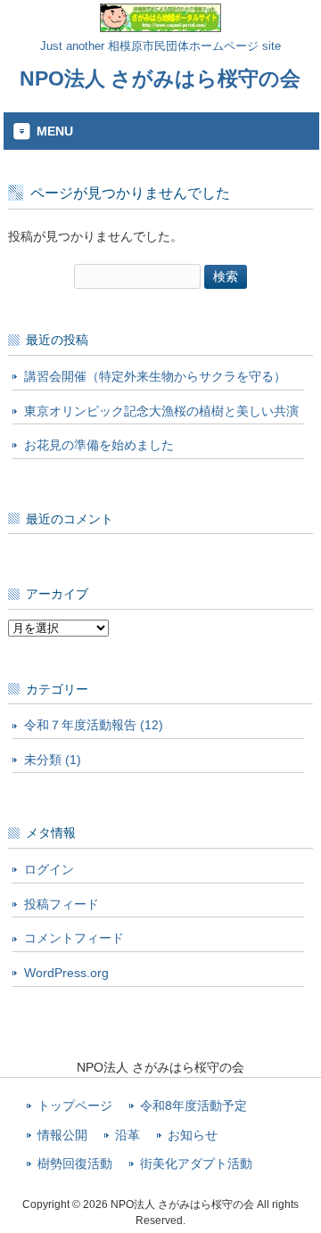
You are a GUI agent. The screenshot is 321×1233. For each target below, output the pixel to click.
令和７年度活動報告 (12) (93, 725)
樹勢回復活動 (74, 1164)
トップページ (74, 1106)
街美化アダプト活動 (196, 1164)
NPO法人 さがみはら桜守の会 (160, 78)
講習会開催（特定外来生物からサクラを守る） (155, 376)
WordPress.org (66, 973)
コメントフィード (74, 938)
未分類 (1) (52, 759)
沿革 (127, 1135)
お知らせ (193, 1135)
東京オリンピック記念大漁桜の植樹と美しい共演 (161, 411)
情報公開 (62, 1135)
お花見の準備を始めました (99, 445)
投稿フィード (61, 904)
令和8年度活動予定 (193, 1106)
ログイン (49, 869)
